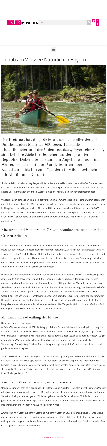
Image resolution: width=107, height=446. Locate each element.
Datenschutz (49, 437)
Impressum (59, 437)
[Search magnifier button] (89, 22)
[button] (53, 49)
